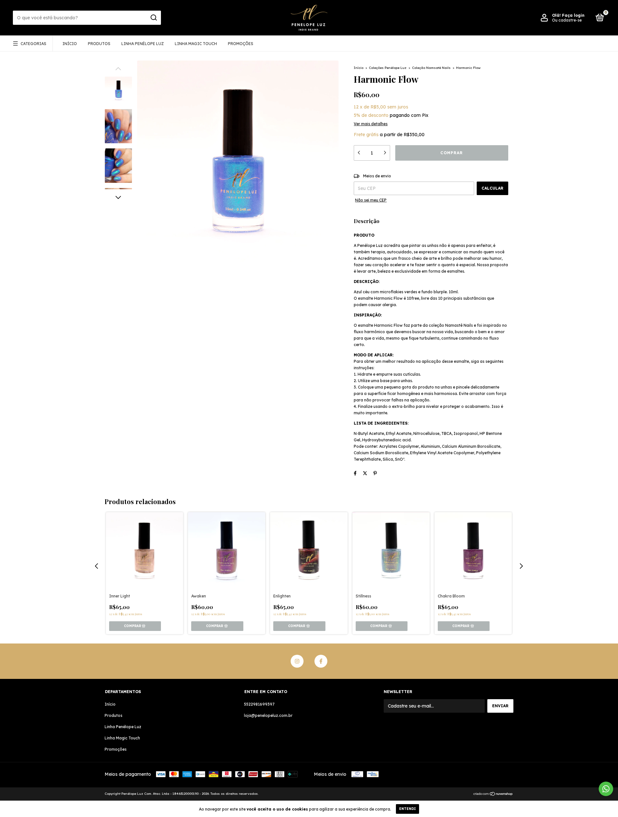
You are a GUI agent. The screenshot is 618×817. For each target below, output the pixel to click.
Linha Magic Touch (196, 43)
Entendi (407, 809)
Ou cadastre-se (567, 20)
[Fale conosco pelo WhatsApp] (606, 789)
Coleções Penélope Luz (388, 68)
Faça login (573, 15)
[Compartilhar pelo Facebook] (355, 473)
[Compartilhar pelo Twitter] (365, 473)
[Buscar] (153, 17)
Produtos (99, 43)
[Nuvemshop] (493, 794)
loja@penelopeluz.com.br (268, 715)
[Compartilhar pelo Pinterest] (375, 473)
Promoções (240, 43)
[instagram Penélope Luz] (297, 661)
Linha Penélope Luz (142, 43)
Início (69, 43)
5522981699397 (259, 704)
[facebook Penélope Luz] (320, 661)
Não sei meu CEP (371, 200)
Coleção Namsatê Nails (431, 68)
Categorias (33, 43)
